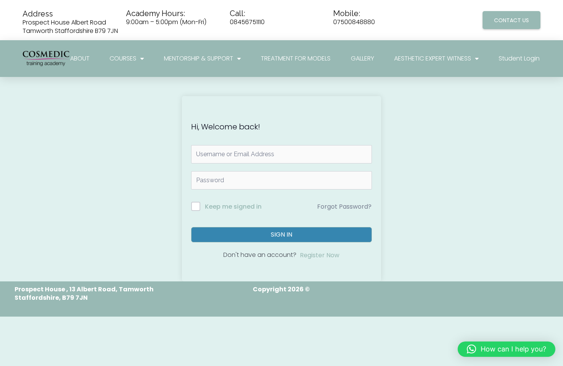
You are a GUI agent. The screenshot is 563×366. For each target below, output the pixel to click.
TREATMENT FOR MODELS (296, 58)
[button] (506, 349)
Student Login (519, 58)
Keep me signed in (233, 206)
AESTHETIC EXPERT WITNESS (432, 58)
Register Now (319, 255)
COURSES (123, 58)
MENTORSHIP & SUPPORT (198, 58)
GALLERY (362, 58)
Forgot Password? (344, 206)
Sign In (281, 234)
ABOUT (80, 58)
